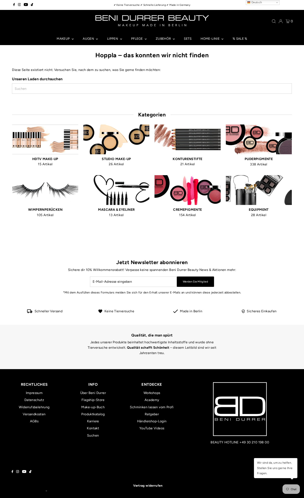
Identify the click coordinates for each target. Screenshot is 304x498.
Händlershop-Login (152, 421)
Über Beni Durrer (93, 393)
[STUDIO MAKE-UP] (116, 138)
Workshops (152, 393)
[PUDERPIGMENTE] (259, 138)
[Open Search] (274, 21)
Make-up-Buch (93, 407)
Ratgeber (152, 414)
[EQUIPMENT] (259, 189)
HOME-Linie (210, 39)
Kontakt (93, 428)
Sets (187, 39)
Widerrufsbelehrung (34, 407)
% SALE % (240, 39)
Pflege (137, 39)
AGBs (34, 421)
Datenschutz (34, 400)
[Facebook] (14, 5)
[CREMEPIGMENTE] (187, 189)
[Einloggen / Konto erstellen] (280, 21)
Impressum (34, 393)
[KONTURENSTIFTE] (187, 138)
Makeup (64, 39)
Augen (89, 39)
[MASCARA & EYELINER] (116, 189)
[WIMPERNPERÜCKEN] (45, 189)
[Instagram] (19, 5)
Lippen (113, 39)
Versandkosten (34, 414)
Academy (152, 400)
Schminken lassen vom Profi (152, 407)
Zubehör (164, 39)
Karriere (93, 421)
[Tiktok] (32, 5)
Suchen (93, 435)
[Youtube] (26, 5)
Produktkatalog (93, 414)
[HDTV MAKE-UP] (45, 138)
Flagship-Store (92, 400)
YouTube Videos (151, 428)
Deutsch (256, 2)
